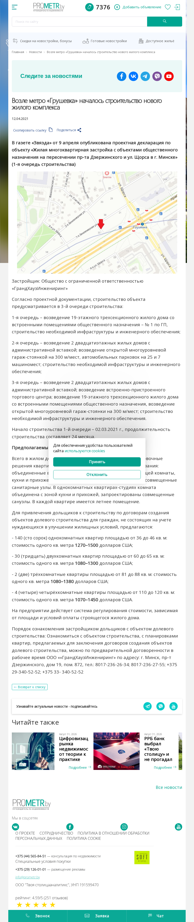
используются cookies (85, 450)
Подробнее (78, 767)
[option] (54, 751)
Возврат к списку (31, 687)
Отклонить (97, 474)
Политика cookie (84, 838)
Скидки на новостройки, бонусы (46, 41)
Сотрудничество (56, 833)
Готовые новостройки (109, 41)
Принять (97, 461)
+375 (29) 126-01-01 (50, 869)
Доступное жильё (160, 41)
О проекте (25, 833)
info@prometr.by (27, 877)
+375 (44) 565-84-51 (58, 856)
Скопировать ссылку (30, 130)
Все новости (169, 787)
